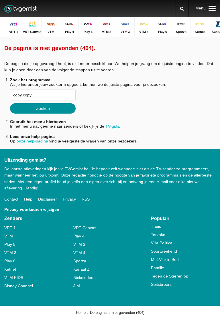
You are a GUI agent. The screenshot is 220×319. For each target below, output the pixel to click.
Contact (11, 199)
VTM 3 (10, 252)
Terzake (158, 234)
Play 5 (9, 244)
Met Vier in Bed (165, 259)
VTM (8, 236)
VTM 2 (79, 244)
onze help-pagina (32, 141)
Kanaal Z (81, 269)
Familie (157, 267)
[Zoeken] (182, 8)
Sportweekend (164, 251)
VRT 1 (10, 227)
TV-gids (112, 126)
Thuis (156, 226)
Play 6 (9, 261)
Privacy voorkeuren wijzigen (31, 209)
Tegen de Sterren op (169, 276)
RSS (86, 199)
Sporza (79, 261)
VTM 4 (79, 252)
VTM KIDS (13, 277)
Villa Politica (161, 243)
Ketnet (10, 269)
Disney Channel (18, 286)
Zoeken (43, 108)
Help (28, 199)
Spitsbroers (161, 284)
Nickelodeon (84, 277)
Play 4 (79, 236)
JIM (76, 286)
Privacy (69, 199)
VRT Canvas (84, 227)
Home (81, 312)
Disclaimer (47, 199)
